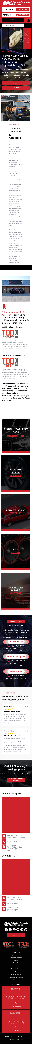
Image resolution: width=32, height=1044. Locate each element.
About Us (16, 963)
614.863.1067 (18, 660)
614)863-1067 (16, 1030)
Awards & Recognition (16, 972)
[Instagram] (14, 929)
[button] (28, 20)
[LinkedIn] (21, 929)
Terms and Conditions (16, 977)
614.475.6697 (18, 675)
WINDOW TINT (16, 435)
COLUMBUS (9, 9)
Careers (16, 966)
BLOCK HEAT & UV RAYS (16, 430)
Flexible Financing (16, 958)
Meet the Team (16, 969)
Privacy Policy (16, 974)
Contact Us (16, 955)
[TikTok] (25, 929)
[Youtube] (17, 929)
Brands (16, 961)
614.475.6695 (18, 645)
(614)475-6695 (12, 904)
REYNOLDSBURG (9, 15)
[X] (10, 929)
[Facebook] (6, 929)
